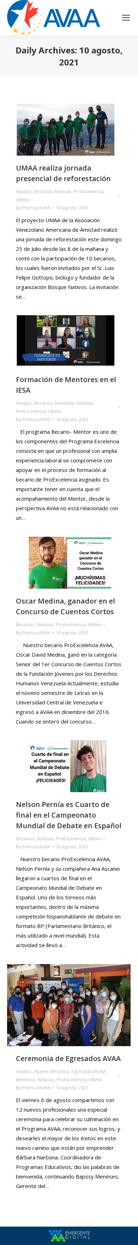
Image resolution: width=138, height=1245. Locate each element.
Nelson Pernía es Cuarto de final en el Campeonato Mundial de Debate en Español (68, 815)
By (33, 207)
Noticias (63, 191)
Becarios (43, 191)
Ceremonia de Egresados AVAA (68, 1058)
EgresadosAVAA (88, 1071)
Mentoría (64, 403)
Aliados (24, 191)
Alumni (41, 1071)
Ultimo (22, 199)
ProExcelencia (89, 191)
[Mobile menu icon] (126, 18)
